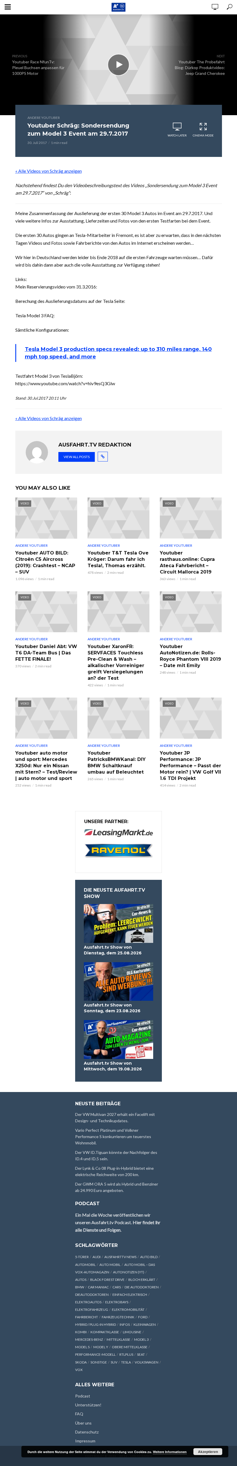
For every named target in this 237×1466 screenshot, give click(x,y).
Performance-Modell (95, 1354)
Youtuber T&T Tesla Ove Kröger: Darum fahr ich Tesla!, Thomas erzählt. (118, 559)
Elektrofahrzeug (91, 1309)
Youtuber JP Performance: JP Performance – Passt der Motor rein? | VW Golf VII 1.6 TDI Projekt (190, 765)
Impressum (85, 1440)
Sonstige (98, 1362)
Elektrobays (116, 1302)
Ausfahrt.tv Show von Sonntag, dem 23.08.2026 (112, 1007)
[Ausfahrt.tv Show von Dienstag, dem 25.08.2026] (118, 923)
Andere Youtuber (43, 117)
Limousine (132, 1332)
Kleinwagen (145, 1324)
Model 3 (141, 1339)
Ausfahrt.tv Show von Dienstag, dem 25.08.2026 (113, 950)
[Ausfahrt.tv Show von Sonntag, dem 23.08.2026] (118, 981)
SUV (114, 1362)
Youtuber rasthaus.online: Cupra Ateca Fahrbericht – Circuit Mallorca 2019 (187, 562)
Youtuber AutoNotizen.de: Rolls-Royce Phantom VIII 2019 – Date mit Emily (190, 656)
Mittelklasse (118, 1339)
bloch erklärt (141, 1279)
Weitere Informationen (170, 1452)
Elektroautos (88, 1302)
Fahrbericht (86, 1317)
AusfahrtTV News (120, 1257)
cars (116, 1287)
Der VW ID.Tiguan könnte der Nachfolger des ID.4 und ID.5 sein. (116, 1155)
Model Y (100, 1347)
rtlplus (126, 1354)
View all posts (77, 457)
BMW (79, 1287)
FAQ (79, 1413)
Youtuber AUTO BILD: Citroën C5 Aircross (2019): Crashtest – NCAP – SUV (45, 562)
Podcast (82, 1395)
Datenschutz (87, 1431)
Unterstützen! (88, 1404)
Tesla (126, 1362)
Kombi (81, 1332)
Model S (82, 1347)
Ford (142, 1317)
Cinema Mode (203, 135)
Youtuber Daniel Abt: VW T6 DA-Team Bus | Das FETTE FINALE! (46, 653)
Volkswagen (146, 1362)
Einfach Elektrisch (129, 1294)
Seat (141, 1354)
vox (79, 1370)
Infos (125, 1324)
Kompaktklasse (104, 1332)
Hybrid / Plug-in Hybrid (95, 1324)
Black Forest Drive (107, 1279)
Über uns (83, 1423)
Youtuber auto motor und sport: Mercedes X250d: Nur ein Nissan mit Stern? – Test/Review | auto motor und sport (46, 765)
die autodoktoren (142, 1287)
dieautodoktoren (92, 1294)
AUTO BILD (149, 1257)
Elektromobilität (128, 1309)
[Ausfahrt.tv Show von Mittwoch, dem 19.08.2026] (118, 1039)
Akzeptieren (208, 1451)
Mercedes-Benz (89, 1339)
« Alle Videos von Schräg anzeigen (48, 171)
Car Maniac (98, 1287)
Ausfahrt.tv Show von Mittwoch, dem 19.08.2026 (113, 1066)
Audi (96, 1257)
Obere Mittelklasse (129, 1347)
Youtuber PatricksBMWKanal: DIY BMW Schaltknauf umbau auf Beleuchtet (117, 762)
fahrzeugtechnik (118, 1317)
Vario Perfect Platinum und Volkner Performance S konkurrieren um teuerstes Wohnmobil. (113, 1136)
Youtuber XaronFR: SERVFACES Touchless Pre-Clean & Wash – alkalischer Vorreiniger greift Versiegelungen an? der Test (116, 662)
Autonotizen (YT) (128, 1272)
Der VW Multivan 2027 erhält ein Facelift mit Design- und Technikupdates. (115, 1117)
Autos (80, 1279)
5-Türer (82, 1257)
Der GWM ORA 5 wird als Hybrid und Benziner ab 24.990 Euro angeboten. (116, 1187)
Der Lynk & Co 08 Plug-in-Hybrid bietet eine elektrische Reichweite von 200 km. (114, 1171)
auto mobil (110, 1264)
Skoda (81, 1362)
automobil (85, 1264)
